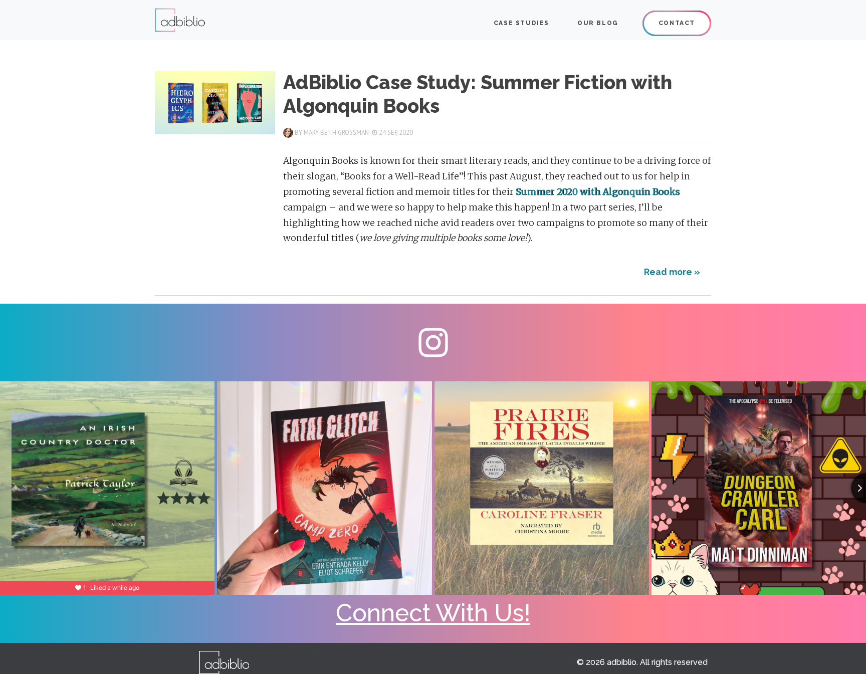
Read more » (672, 272)
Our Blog (597, 23)
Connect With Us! (433, 613)
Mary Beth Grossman (336, 132)
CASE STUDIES (521, 23)
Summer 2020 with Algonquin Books (598, 191)
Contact (677, 23)
